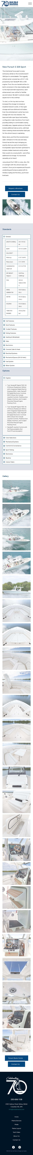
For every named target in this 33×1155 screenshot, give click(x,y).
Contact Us (16, 1140)
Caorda (24, 1151)
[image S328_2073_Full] (17, 1041)
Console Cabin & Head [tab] (13, 349)
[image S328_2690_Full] (17, 516)
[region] (16, 279)
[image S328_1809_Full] (17, 611)
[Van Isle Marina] (13, 3)
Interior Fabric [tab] (10, 462)
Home (16, 1117)
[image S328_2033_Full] (17, 994)
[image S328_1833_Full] (17, 659)
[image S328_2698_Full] (17, 492)
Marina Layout (16, 1128)
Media (16, 1124)
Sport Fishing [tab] (10, 450)
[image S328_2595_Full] (17, 540)
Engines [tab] (8, 378)
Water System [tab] (10, 365)
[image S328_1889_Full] (17, 635)
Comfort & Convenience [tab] (13, 446)
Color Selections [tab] (11, 438)
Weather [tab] (8, 458)
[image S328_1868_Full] (17, 755)
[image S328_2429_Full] (17, 587)
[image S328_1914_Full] (17, 779)
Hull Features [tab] (10, 321)
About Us (16, 1136)
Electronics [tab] (9, 345)
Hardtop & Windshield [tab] (12, 337)
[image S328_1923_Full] (17, 826)
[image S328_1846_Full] (17, 707)
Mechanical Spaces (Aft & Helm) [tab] (16, 357)
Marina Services (16, 1120)
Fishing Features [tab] (11, 333)
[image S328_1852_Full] (17, 731)
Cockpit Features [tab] (11, 329)
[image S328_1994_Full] (17, 922)
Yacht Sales (16, 1132)
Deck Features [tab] (10, 325)
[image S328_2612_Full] (17, 564)
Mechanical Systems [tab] (12, 442)
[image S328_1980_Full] (17, 874)
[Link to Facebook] (13, 1147)
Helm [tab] (7, 341)
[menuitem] (29, 3)
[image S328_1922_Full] (17, 802)
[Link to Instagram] (19, 1147)
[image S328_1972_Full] (17, 850)
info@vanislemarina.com (16, 1109)
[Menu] (29, 3)
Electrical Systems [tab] (11, 353)
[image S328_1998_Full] (17, 946)
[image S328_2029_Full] (17, 970)
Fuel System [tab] (9, 361)
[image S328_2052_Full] (17, 1018)
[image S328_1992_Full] (17, 898)
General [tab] (8, 236)
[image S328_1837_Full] (17, 683)
